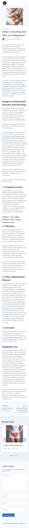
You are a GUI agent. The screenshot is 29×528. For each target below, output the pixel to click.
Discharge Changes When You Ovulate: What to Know (21, 409)
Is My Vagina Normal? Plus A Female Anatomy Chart (11, 219)
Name (5, 496)
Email (5, 503)
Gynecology (5, 28)
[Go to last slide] (4, 440)
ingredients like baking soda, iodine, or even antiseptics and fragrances (14, 86)
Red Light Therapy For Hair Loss (7, 408)
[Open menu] (25, 3)
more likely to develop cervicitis (13, 337)
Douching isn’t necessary (9, 124)
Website (5, 510)
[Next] (24, 440)
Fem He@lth (17, 39)
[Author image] (3, 39)
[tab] (11, 455)
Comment (6, 475)
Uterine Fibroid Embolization (13, 445)
